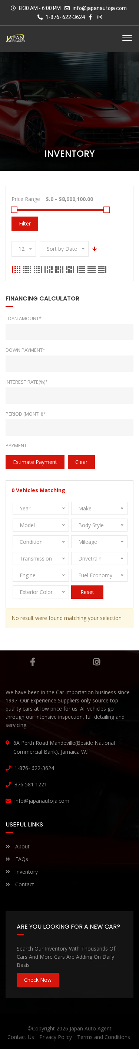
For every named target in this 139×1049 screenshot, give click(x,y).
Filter (25, 223)
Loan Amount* (24, 318)
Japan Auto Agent (91, 1028)
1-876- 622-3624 (64, 17)
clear (81, 461)
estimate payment (35, 461)
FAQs (21, 859)
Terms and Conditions (103, 1036)
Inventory (26, 871)
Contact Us (20, 1036)
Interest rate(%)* (27, 382)
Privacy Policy (55, 1036)
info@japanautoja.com (100, 8)
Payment (16, 445)
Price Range (25, 198)
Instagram (96, 662)
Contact (24, 884)
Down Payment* (25, 350)
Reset (87, 591)
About (22, 846)
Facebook (33, 662)
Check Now (38, 979)
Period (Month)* (26, 413)
